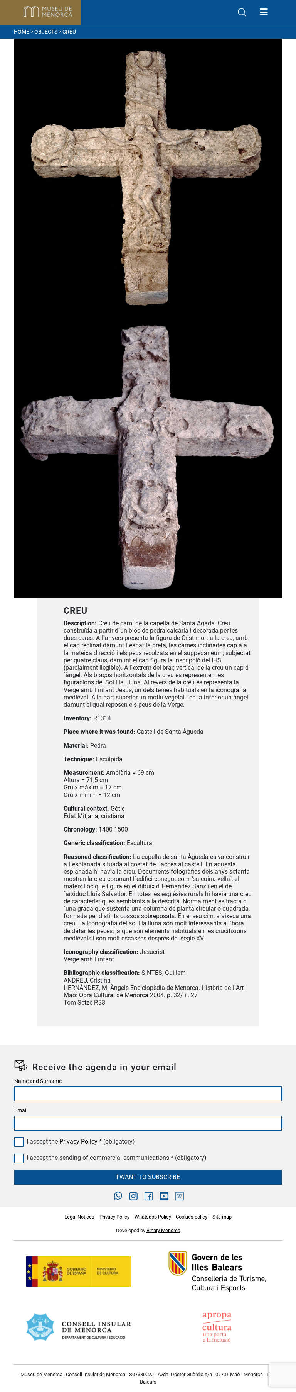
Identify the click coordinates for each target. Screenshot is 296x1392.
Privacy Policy (78, 1141)
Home (21, 32)
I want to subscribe (148, 1177)
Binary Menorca (163, 1230)
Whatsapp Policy (153, 1217)
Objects (45, 32)
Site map (222, 1217)
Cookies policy (191, 1217)
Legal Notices (79, 1217)
